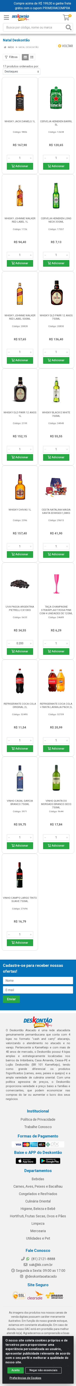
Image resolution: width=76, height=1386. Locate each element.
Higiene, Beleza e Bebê (38, 1209)
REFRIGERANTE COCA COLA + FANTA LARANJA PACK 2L (56, 705)
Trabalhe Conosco (38, 1127)
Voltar (67, 46)
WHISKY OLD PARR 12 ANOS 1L (20, 414)
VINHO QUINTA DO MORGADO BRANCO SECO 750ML (56, 804)
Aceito (15, 1370)
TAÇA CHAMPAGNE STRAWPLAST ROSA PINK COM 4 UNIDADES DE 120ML (56, 610)
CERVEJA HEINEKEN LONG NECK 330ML (56, 220)
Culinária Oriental (38, 1201)
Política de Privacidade (38, 1119)
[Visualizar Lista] (31, 57)
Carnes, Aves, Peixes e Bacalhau (38, 1186)
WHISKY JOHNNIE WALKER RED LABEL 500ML (19, 317)
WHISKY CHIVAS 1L (20, 509)
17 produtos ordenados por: (21, 66)
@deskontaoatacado (40, 1276)
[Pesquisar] (69, 27)
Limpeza (38, 1224)
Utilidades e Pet (38, 1238)
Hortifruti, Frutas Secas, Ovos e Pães (38, 1216)
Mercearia (38, 1231)
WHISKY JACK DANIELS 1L (19, 121)
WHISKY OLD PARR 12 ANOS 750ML (56, 317)
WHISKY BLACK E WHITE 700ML (56, 414)
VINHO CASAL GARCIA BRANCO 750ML (20, 802)
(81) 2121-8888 (43, 1259)
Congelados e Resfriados (38, 1194)
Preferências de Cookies (25, 1378)
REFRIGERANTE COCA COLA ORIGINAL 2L (20, 705)
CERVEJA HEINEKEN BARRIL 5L (56, 123)
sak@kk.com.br (40, 1265)
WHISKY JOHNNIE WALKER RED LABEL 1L (19, 220)
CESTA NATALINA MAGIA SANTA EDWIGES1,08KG (56, 511)
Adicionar (21, 166)
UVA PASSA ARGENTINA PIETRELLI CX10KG (20, 608)
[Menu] (6, 17)
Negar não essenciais (43, 1370)
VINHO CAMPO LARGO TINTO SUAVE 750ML (20, 899)
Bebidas (38, 1179)
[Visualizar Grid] (25, 57)
